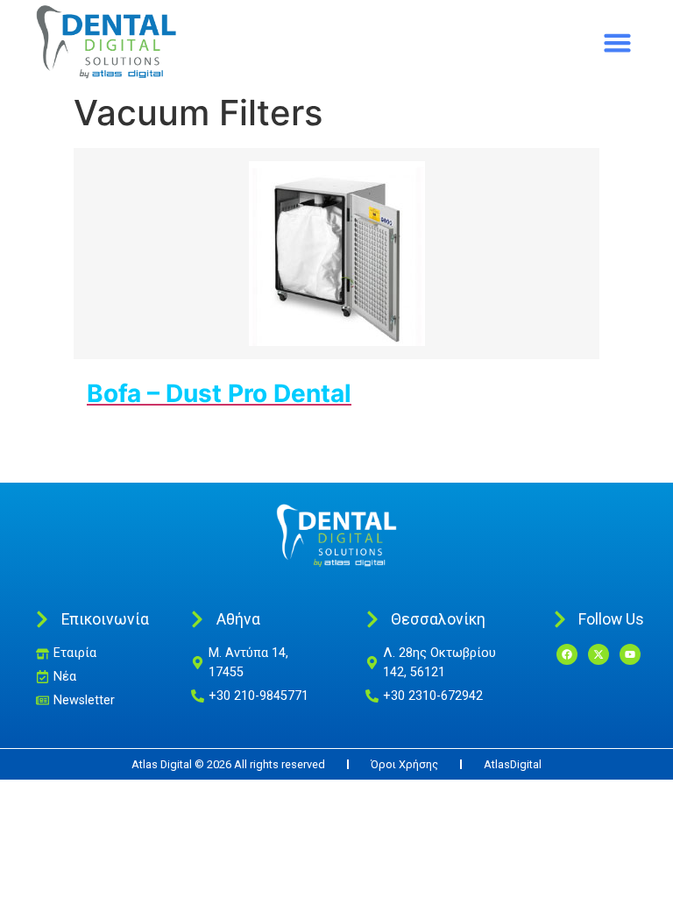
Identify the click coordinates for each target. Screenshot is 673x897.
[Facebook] (566, 654)
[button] (618, 43)
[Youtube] (630, 654)
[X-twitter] (598, 654)
